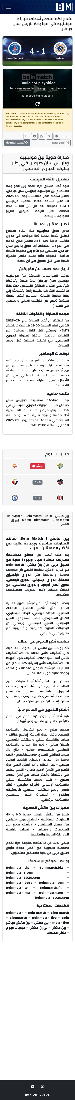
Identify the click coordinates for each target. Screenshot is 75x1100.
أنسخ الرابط (59, 142)
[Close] (67, 114)
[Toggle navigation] (8, 7)
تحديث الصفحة (15, 142)
